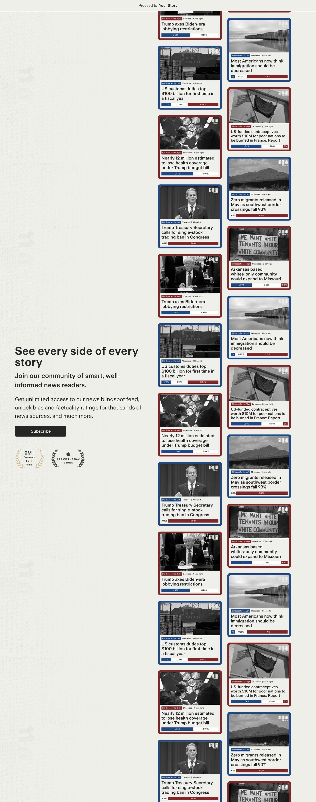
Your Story (168, 5)
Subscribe (41, 431)
